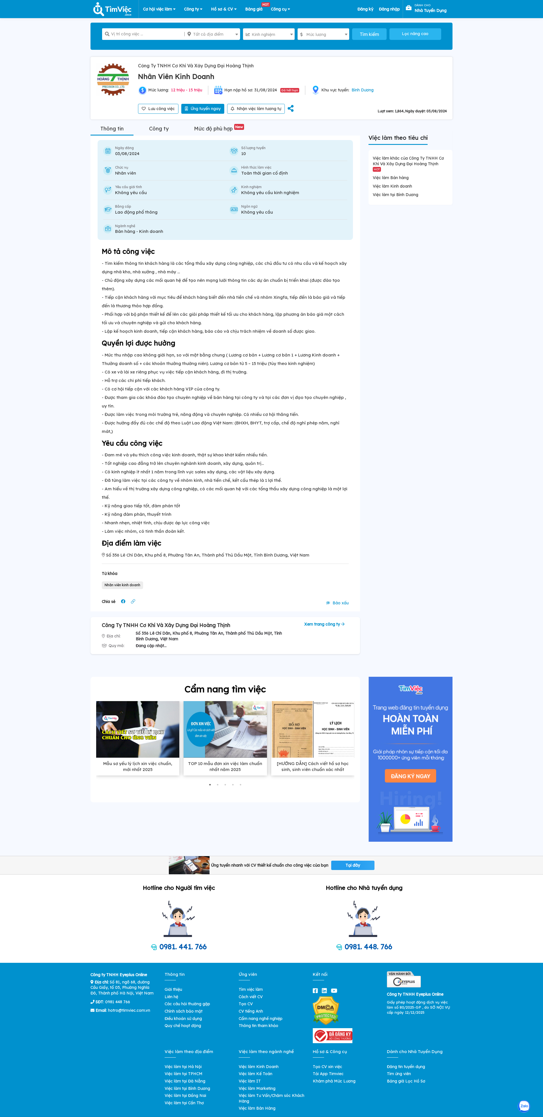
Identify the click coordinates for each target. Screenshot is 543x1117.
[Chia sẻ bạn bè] (291, 109)
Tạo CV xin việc (327, 1066)
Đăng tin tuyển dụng (406, 1066)
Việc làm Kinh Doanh (259, 1066)
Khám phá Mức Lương (334, 1081)
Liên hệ (171, 996)
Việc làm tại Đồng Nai (185, 1095)
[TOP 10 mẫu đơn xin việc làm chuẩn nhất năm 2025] (225, 729)
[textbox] (212, 34)
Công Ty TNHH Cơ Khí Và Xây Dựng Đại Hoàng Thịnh (196, 65)
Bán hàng (125, 231)
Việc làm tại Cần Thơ (184, 1102)
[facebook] (316, 990)
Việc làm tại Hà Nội (183, 1066)
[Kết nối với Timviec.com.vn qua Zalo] (524, 1106)
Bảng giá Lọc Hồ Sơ (406, 1081)
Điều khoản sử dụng (183, 1018)
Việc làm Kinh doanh (392, 186)
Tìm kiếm (369, 34)
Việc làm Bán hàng (391, 177)
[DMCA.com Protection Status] (326, 1010)
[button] (210, 785)
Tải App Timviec (328, 1073)
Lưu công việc (161, 108)
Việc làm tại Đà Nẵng (185, 1081)
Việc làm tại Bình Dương (395, 194)
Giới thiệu (173, 989)
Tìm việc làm (251, 989)
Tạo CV (246, 1003)
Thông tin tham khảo (258, 1025)
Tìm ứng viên (399, 1073)
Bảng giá (256, 8)
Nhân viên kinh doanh (122, 585)
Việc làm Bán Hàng (257, 1108)
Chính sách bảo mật (183, 1011)
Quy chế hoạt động (183, 1025)
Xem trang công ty (322, 624)
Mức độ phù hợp (218, 128)
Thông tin (112, 128)
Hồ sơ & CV (222, 9)
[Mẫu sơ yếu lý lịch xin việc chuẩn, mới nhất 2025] (137, 729)
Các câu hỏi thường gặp (187, 1003)
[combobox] (212, 34)
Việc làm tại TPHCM (183, 1073)
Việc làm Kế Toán (255, 1073)
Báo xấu (340, 602)
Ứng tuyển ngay (205, 108)
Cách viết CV (251, 996)
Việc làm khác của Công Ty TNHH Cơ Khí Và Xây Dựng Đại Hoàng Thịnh (408, 163)
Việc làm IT (250, 1081)
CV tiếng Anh (251, 1011)
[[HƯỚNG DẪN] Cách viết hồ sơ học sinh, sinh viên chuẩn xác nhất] (312, 729)
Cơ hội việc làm (158, 9)
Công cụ (279, 9)
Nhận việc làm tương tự (258, 108)
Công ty (192, 9)
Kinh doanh (151, 231)
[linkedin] (325, 990)
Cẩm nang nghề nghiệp (261, 1018)
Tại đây (353, 865)
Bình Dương (363, 90)
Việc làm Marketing (257, 1088)
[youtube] (335, 990)
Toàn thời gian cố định (264, 173)
